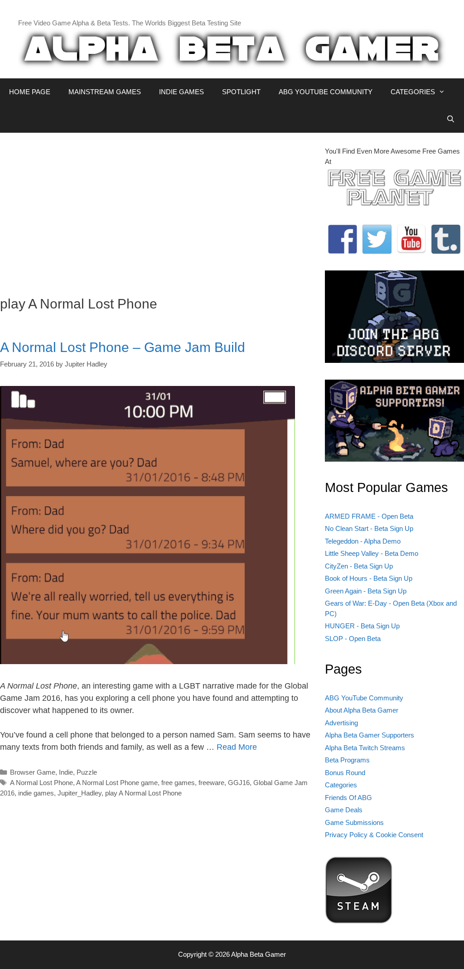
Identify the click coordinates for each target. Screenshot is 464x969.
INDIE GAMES (181, 92)
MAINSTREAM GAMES (104, 92)
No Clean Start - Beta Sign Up (369, 528)
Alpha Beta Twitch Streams (365, 748)
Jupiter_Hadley (80, 793)
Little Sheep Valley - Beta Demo (371, 553)
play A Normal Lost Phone (143, 793)
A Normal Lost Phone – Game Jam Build (122, 347)
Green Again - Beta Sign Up (365, 591)
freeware (211, 782)
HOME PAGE (29, 92)
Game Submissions (354, 822)
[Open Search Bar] (450, 119)
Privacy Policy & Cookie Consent (374, 835)
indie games (36, 793)
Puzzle (87, 772)
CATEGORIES (413, 92)
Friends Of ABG (348, 797)
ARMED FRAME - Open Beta (369, 516)
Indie (66, 772)
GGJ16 (239, 782)
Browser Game (32, 772)
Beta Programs (347, 760)
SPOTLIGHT (241, 92)
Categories (341, 785)
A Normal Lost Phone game (117, 782)
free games (178, 782)
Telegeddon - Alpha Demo (363, 541)
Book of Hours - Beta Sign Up (368, 578)
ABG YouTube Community (364, 698)
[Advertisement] (155, 209)
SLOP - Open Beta (353, 638)
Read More (237, 747)
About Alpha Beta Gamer (361, 710)
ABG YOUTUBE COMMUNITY (325, 92)
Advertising (341, 723)
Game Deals (343, 810)
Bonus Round (345, 772)
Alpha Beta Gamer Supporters (369, 735)
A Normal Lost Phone (41, 782)
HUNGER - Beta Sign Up (362, 626)
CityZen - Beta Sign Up (359, 566)
